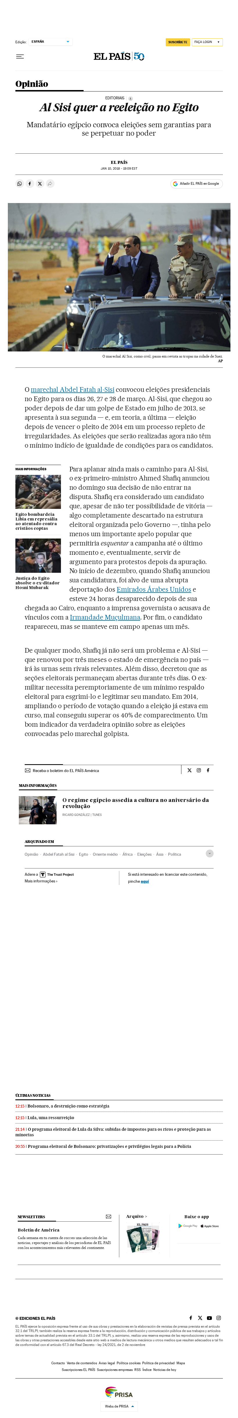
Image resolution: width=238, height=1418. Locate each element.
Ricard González (76, 815)
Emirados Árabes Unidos (154, 589)
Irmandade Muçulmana (105, 617)
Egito (83, 854)
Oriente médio (105, 854)
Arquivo (135, 1217)
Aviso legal (107, 1363)
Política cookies (128, 1363)
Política (174, 854)
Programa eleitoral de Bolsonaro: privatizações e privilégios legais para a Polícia (109, 1146)
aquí (145, 881)
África (127, 854)
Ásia (159, 854)
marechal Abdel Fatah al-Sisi (72, 389)
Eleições (144, 854)
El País (119, 162)
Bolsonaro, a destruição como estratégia (68, 1106)
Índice (147, 1370)
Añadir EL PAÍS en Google (199, 184)
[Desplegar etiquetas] (210, 853)
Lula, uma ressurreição (51, 1117)
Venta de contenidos (82, 1363)
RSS (137, 1370)
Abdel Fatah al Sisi (58, 854)
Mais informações (40, 881)
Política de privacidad (158, 1363)
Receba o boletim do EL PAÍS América (66, 770)
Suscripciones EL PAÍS (78, 1370)
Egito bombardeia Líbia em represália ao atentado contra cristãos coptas (36, 522)
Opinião (31, 84)
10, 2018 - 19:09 (119, 168)
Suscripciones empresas (115, 1370)
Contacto (58, 1363)
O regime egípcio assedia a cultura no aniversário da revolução (135, 803)
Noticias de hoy (164, 1370)
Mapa (180, 1363)
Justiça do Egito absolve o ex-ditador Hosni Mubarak (37, 583)
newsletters (31, 1217)
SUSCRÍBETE (177, 42)
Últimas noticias (33, 1095)
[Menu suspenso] (20, 56)
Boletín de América (38, 1230)
